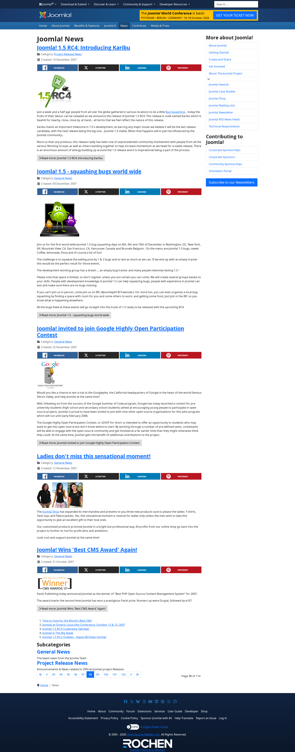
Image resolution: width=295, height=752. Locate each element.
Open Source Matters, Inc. (143, 734)
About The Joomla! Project (225, 73)
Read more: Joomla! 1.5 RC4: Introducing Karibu (72, 158)
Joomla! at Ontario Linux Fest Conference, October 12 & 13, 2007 (83, 625)
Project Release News (68, 54)
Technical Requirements (224, 126)
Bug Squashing (175, 112)
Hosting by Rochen (147, 750)
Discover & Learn (105, 4)
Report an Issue (206, 718)
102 (123, 674)
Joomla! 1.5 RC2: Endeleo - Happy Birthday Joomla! (74, 637)
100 (105, 674)
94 (60, 674)
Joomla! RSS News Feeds (224, 119)
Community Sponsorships (225, 164)
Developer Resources (174, 4)
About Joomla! (61, 26)
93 (53, 674)
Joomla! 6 (110, 26)
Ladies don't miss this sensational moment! (94, 456)
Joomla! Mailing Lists (222, 105)
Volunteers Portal (220, 171)
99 (97, 674)
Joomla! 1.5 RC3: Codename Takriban (65, 629)
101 (114, 674)
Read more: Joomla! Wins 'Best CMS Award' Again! (73, 608)
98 (90, 674)
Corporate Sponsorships (225, 150)
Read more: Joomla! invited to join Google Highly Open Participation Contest (90, 443)
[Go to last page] (137, 674)
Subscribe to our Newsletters (232, 182)
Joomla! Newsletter (221, 112)
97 (83, 674)
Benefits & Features (87, 26)
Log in (223, 718)
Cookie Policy (129, 718)
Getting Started (219, 52)
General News (63, 178)
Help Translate (184, 718)
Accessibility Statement (83, 718)
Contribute (139, 26)
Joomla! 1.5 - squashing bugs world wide (89, 171)
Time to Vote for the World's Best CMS (67, 621)
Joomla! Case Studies (222, 91)
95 (68, 674)
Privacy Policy (109, 718)
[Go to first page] (40, 674)
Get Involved (217, 66)
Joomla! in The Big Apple (57, 633)
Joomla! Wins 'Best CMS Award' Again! (87, 549)
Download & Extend (74, 4)
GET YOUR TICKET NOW (235, 15)
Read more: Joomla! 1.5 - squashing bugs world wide (75, 315)
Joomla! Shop (50, 512)
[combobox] (236, 4)
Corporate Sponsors (222, 157)
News (124, 26)
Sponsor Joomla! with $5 (156, 718)
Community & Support (138, 4)
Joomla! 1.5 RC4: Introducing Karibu (83, 47)
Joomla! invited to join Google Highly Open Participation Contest (110, 331)
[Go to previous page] (47, 674)
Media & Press (160, 26)
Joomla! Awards (219, 84)
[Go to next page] (131, 674)
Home (43, 26)
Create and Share (220, 59)
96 (75, 674)
